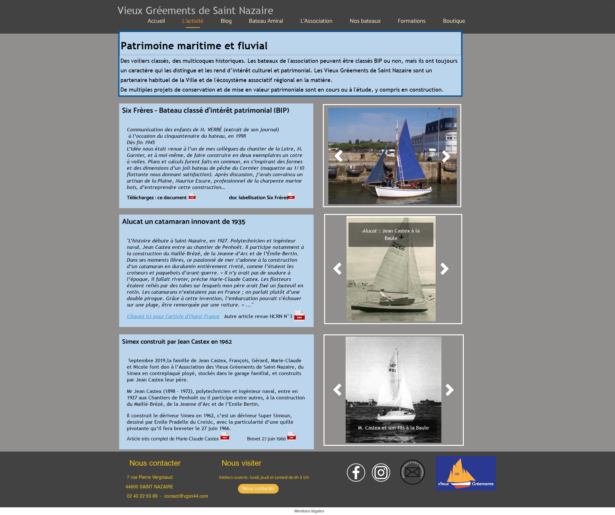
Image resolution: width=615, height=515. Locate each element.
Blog (226, 21)
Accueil (156, 21)
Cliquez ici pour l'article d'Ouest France (173, 316)
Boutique (454, 21)
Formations (412, 21)
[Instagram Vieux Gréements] (381, 472)
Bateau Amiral (266, 21)
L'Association (316, 21)
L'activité (192, 21)
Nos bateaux (365, 21)
